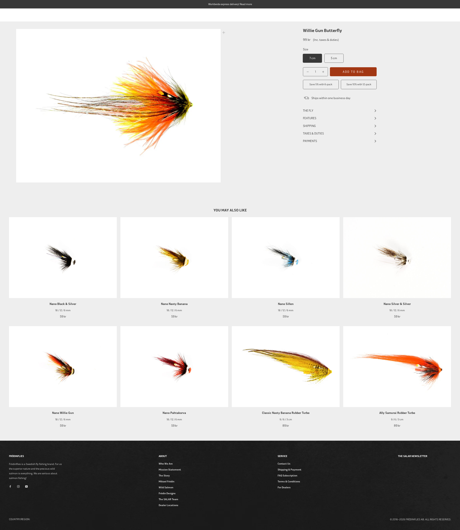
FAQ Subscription (287, 475)
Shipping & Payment (289, 469)
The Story (164, 475)
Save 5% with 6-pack (320, 84)
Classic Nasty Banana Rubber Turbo (285, 413)
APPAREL (430, 14)
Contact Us (284, 463)
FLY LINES (367, 14)
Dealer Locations (168, 505)
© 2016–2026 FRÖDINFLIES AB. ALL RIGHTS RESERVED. (420, 519)
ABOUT (447, 14)
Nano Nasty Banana (174, 304)
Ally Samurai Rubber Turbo (397, 413)
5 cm (334, 58)
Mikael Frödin (166, 481)
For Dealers (284, 487)
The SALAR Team (168, 499)
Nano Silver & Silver (397, 304)
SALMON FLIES (389, 14)
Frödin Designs (167, 493)
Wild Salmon (166, 487)
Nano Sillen (286, 304)
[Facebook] (10, 486)
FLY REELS (348, 14)
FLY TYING (411, 14)
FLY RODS (329, 14)
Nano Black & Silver (63, 304)
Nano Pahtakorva (174, 413)
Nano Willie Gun (63, 413)
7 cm (312, 58)
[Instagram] (18, 486)
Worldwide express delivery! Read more (230, 4)
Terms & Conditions (289, 481)
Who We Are (166, 463)
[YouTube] (26, 486)
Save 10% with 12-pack (358, 84)
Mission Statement (170, 469)
